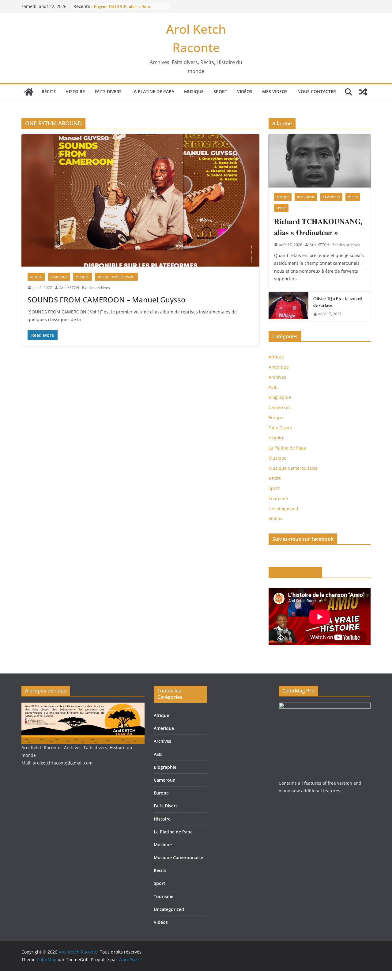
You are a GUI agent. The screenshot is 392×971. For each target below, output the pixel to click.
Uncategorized (283, 508)
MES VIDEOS (275, 91)
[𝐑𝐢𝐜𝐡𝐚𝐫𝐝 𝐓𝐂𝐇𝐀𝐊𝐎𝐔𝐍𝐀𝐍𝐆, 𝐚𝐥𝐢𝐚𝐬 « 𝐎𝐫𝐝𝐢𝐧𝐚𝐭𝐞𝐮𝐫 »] (320, 161)
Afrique (36, 277)
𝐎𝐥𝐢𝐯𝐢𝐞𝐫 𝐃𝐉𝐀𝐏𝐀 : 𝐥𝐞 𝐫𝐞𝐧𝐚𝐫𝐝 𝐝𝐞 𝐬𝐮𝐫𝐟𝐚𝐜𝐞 (337, 302)
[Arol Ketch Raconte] (28, 92)
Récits (49, 91)
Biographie (306, 197)
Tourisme (278, 498)
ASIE (273, 387)
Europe (276, 417)
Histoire (75, 91)
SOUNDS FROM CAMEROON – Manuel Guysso (107, 299)
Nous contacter (316, 91)
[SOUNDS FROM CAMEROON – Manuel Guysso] (140, 200)
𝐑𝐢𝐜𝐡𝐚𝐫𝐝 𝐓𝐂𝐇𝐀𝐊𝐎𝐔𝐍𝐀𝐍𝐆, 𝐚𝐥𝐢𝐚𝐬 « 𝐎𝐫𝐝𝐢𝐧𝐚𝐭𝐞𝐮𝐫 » (318, 226)
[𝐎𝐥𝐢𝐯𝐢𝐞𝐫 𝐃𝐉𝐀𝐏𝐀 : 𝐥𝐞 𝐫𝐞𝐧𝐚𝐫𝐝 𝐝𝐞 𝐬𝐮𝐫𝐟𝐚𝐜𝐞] (288, 306)
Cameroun (59, 277)
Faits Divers (108, 91)
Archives (277, 377)
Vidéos (244, 91)
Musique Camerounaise (116, 277)
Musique (194, 91)
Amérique (279, 367)
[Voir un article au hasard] (363, 92)
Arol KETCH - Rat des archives (84, 287)
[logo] (83, 706)
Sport (220, 91)
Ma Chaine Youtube (295, 572)
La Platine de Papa (152, 91)
